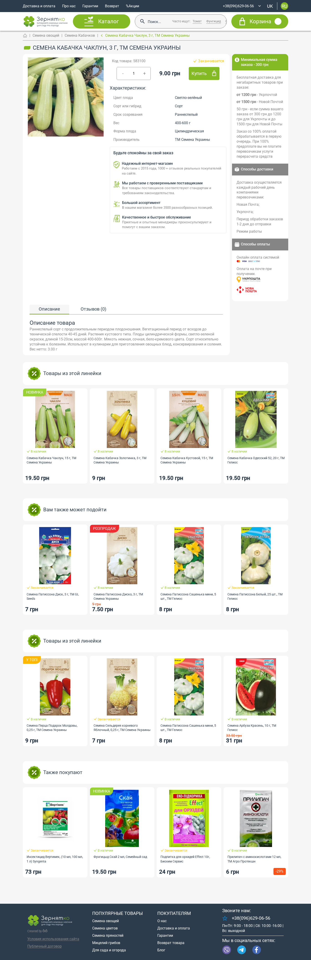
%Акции (132, 6)
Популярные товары (117, 913)
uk (270, 6)
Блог (161, 950)
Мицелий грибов (106, 943)
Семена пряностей (107, 935)
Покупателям (174, 913)
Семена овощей (46, 35)
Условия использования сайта (53, 939)
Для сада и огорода (109, 950)
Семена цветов (105, 928)
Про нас (69, 6)
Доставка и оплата (39, 6)
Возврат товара (170, 943)
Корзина (260, 21)
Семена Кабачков (80, 35)
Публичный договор (44, 946)
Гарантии (90, 6)
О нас (162, 921)
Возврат (112, 6)
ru (284, 6)
